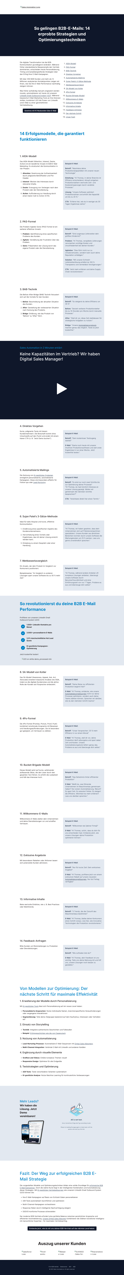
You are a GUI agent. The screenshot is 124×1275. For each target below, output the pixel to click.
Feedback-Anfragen (74, 110)
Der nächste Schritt (73, 113)
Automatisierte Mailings (75, 78)
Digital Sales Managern (84, 1044)
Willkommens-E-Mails (74, 99)
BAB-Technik (71, 71)
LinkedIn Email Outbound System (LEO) (35, 96)
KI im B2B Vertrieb (54, 1266)
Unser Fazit (70, 117)
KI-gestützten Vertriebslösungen (51, 1190)
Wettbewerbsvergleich (75, 85)
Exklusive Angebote (74, 103)
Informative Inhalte (73, 106)
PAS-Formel (70, 67)
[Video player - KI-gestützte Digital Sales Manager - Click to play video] (62, 389)
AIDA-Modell (71, 64)
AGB (74, 1266)
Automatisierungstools (87, 325)
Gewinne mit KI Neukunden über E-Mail (40, 111)
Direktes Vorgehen (73, 74)
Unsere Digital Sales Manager (54, 1219)
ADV (70, 1266)
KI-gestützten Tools (30, 1006)
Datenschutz (63, 1266)
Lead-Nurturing (39, 482)
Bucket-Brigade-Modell (75, 96)
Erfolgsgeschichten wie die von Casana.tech (48, 1033)
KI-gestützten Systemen (43, 475)
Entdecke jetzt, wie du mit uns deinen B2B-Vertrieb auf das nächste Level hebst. (62, 1228)
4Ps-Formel (70, 92)
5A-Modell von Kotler (74, 88)
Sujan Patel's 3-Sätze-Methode (78, 81)
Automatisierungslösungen (75, 694)
